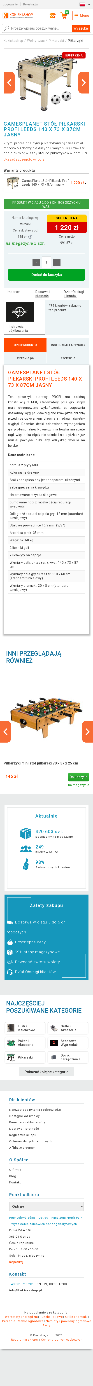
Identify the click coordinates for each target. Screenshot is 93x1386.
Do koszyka (78, 777)
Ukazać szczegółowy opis (24, 159)
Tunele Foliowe (51, 1316)
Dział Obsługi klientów (74, 294)
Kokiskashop (13, 40)
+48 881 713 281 (21, 1284)
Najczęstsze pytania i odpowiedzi (35, 1109)
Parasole (8, 1321)
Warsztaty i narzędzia (21, 1316)
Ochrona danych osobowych (30, 1141)
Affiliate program (22, 1147)
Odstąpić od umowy (24, 1116)
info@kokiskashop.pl (25, 1290)
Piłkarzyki (56, 40)
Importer (13, 292)
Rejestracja (30, 4)
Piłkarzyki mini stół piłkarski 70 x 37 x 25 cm (41, 763)
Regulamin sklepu (22, 1135)
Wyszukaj (80, 28)
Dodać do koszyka (46, 275)
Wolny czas (36, 40)
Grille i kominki (76, 1316)
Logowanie (10, 4)
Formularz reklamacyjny (27, 1122)
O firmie (15, 1169)
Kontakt (15, 1182)
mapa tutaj (16, 1262)
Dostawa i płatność (42, 294)
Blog (12, 1176)
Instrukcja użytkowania (18, 328)
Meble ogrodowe (31, 1321)
